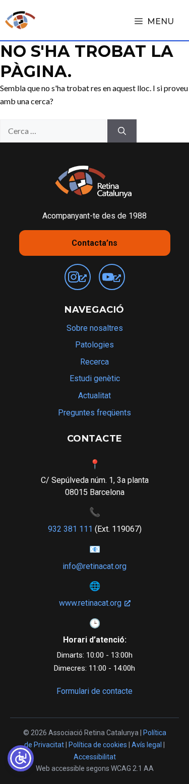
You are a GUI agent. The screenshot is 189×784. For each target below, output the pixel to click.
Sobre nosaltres (95, 328)
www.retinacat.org (90, 603)
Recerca (94, 362)
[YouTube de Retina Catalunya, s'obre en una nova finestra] (112, 277)
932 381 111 (70, 529)
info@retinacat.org (94, 566)
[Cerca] (122, 130)
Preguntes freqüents (94, 412)
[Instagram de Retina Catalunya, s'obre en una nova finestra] (78, 277)
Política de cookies (98, 745)
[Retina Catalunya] (20, 20)
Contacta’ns (94, 243)
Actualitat (94, 395)
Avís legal (147, 745)
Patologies (94, 344)
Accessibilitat (95, 757)
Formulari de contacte (94, 691)
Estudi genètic (95, 378)
